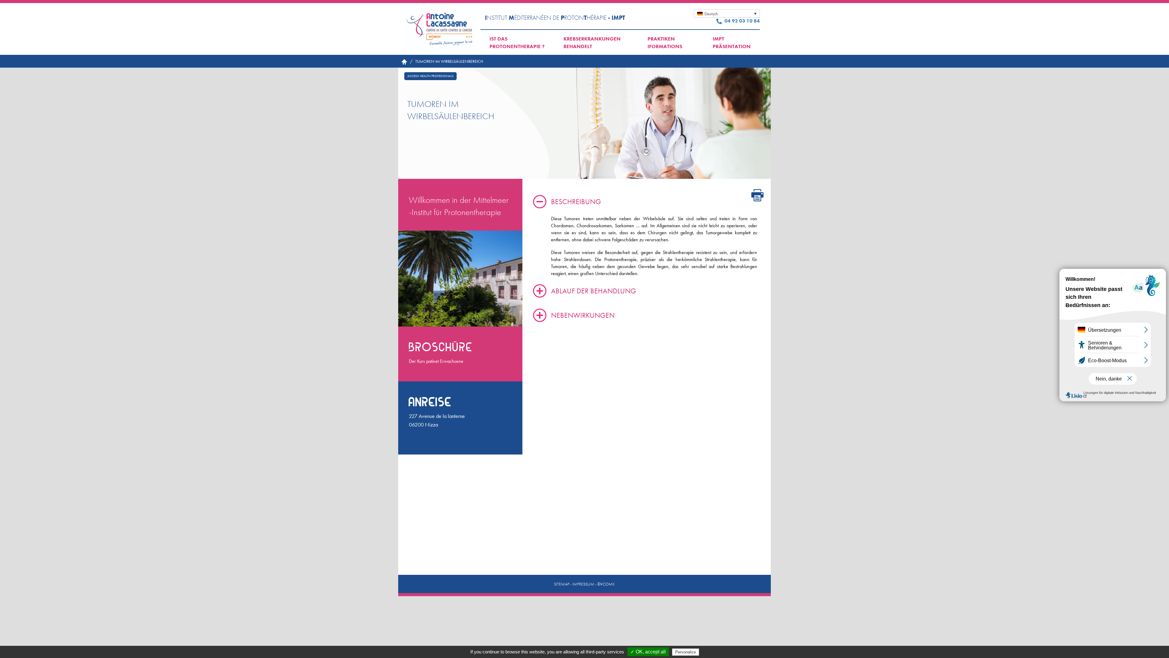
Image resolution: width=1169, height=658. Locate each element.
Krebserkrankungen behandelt (592, 42)
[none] (727, 13)
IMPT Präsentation (732, 42)
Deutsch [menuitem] (711, 13)
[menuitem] (727, 13)
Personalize (685, 652)
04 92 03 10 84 (741, 21)
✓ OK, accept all (648, 651)
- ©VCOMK (605, 584)
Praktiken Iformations (665, 42)
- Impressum (582, 584)
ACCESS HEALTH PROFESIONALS (430, 76)
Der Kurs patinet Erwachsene (436, 361)
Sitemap (561, 584)
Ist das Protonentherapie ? (517, 42)
